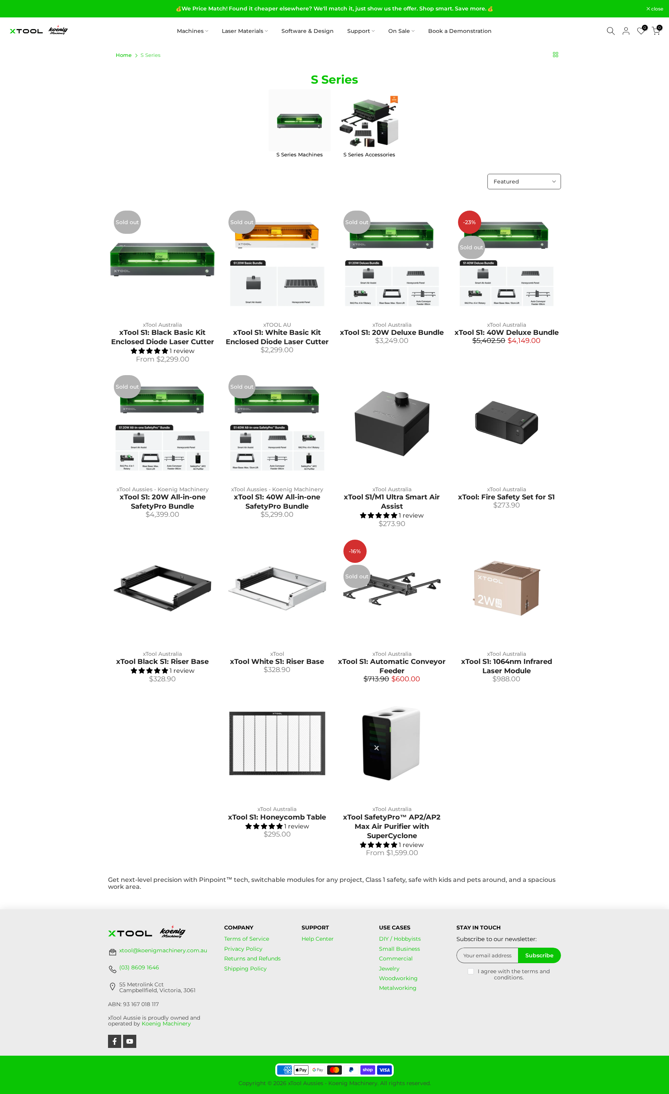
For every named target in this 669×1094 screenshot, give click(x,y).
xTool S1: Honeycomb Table (277, 817)
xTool (277, 653)
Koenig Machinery (166, 1023)
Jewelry (389, 968)
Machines (190, 30)
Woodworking (398, 978)
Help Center (318, 938)
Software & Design (307, 30)
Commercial (396, 958)
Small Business (399, 948)
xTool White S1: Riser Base (277, 661)
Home (124, 55)
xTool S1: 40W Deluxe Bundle (507, 332)
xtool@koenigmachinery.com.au (163, 951)
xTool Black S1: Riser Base (162, 661)
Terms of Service (246, 938)
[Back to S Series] (555, 54)
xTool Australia (162, 324)
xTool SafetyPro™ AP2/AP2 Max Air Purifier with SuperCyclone (392, 826)
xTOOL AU (277, 324)
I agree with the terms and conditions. (514, 974)
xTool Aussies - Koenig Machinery (163, 489)
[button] (150, 351)
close (15, 9)
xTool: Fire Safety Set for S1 (506, 497)
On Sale (399, 30)
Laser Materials (242, 30)
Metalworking (398, 987)
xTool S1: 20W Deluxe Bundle (392, 332)
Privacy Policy (243, 948)
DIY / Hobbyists (400, 938)
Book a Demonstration (460, 30)
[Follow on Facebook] (114, 1041)
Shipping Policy (245, 968)
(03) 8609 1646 (139, 968)
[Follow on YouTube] (129, 1041)
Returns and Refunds (252, 958)
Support (358, 30)
